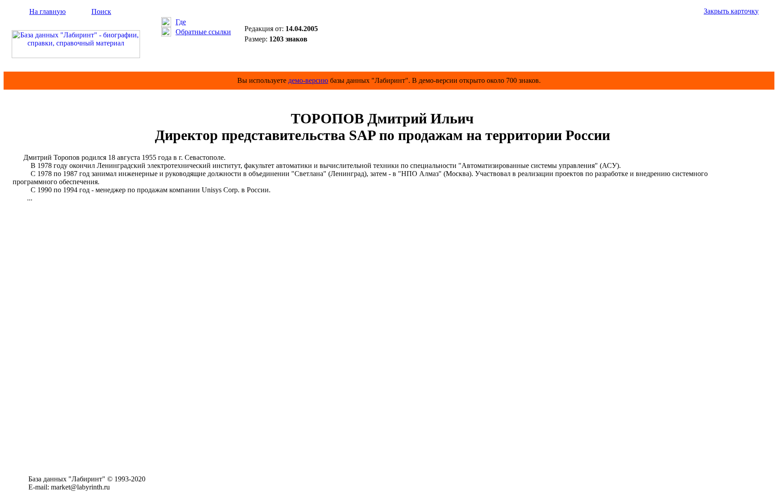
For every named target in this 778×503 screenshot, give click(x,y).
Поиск (101, 11)
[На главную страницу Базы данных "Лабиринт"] (76, 55)
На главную (47, 11)
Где (181, 22)
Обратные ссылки (203, 32)
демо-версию (308, 80)
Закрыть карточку (731, 11)
